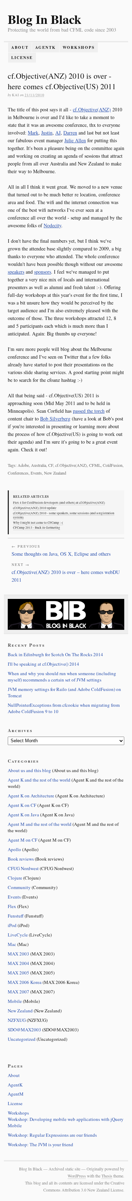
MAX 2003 (18, 954)
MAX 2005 (18, 973)
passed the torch (89, 410)
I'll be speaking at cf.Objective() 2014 (43, 664)
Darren (70, 132)
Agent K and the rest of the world (39, 780)
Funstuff (16, 916)
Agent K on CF (22, 805)
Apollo (14, 849)
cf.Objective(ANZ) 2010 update (34, 508)
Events (14, 897)
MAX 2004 (18, 963)
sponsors (42, 271)
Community (19, 887)
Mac (12, 944)
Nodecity (52, 225)
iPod (12, 925)
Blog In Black (44, 19)
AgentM (16, 1094)
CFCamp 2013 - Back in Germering (36, 528)
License (22, 57)
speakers (16, 271)
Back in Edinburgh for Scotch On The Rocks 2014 (55, 654)
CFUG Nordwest (23, 868)
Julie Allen (75, 140)
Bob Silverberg (55, 418)
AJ (58, 132)
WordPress (77, 1176)
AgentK (45, 47)
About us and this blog (29, 770)
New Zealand (20, 1010)
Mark (33, 132)
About (20, 47)
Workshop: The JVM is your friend (40, 1144)
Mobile (15, 1001)
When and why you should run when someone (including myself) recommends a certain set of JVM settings (62, 676)
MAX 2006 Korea (25, 982)
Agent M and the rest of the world (39, 824)
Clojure (15, 878)
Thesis (106, 1176)
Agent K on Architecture (31, 795)
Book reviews (21, 859)
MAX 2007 (18, 991)
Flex (12, 906)
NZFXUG (17, 1020)
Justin (46, 132)
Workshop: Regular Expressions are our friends (52, 1135)
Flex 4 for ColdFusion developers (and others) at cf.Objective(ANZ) (59, 503)
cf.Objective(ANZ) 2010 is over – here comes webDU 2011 (66, 576)
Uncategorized (22, 1039)
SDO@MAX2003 (24, 1029)
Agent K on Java (23, 814)
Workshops (79, 47)
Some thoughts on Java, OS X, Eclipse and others (61, 553)
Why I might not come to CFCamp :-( (38, 523)
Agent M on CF (22, 840)
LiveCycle (18, 935)
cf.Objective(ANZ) (92, 109)
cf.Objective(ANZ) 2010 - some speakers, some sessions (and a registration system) (63, 515)
